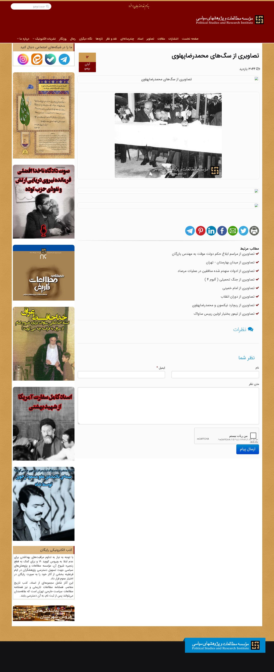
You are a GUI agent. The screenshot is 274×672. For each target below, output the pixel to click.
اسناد (140, 39)
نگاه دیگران (85, 39)
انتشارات (173, 39)
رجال (73, 39)
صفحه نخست (190, 39)
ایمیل (160, 368)
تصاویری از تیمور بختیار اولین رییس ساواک (225, 313)
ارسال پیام (247, 449)
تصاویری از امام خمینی (239, 288)
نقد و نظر (111, 39)
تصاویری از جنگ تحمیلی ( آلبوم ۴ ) (230, 279)
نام (257, 368)
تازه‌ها (99, 39)
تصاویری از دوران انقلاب (238, 296)
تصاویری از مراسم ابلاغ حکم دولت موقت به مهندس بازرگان (214, 254)
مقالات (161, 39)
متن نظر (254, 384)
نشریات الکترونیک (45, 39)
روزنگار (63, 39)
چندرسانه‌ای (127, 39)
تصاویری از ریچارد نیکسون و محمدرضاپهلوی (224, 305)
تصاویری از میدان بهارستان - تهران (231, 262)
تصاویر (150, 39)
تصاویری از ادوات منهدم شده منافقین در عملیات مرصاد (217, 271)
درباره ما (24, 39)
